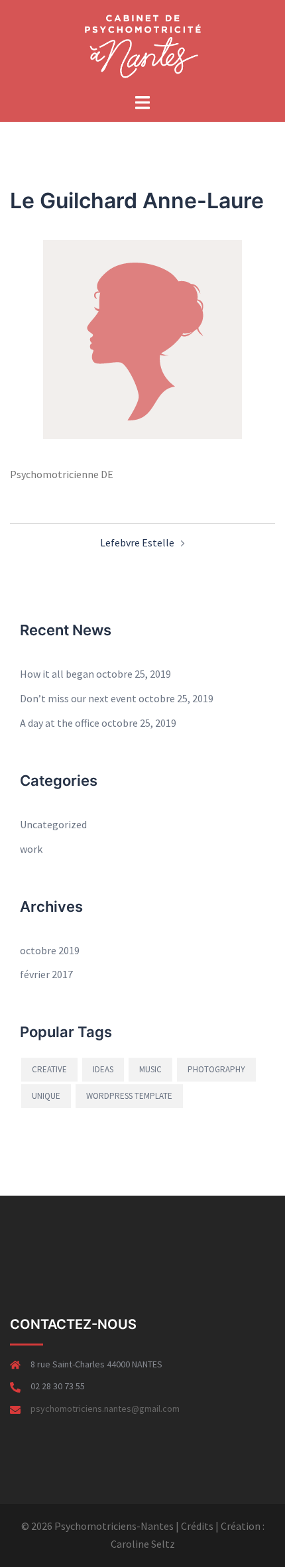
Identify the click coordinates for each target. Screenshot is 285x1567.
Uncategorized (53, 824)
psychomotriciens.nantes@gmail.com (105, 1408)
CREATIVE (49, 1069)
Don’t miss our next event (78, 698)
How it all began (57, 673)
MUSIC (150, 1069)
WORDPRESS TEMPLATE (129, 1095)
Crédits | (200, 1526)
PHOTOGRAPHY (216, 1069)
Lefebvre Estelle (137, 542)
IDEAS (103, 1069)
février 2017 (46, 974)
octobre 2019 (50, 950)
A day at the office (59, 722)
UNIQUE (46, 1095)
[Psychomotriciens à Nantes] (143, 45)
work (31, 848)
